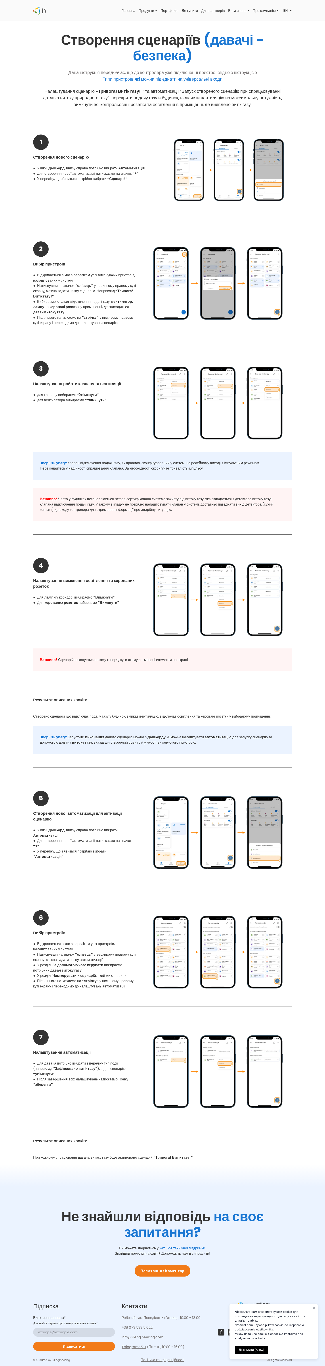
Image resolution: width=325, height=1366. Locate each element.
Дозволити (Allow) (251, 1349)
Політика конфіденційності (162, 1359)
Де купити (190, 10)
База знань (237, 10)
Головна (128, 10)
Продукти (146, 10)
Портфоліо (169, 10)
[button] (162, 1271)
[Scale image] (229, 170)
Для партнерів (213, 10)
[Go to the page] (39, 11)
